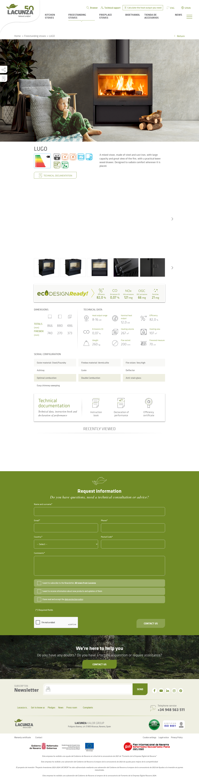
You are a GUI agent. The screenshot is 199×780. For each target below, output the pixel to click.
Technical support (112, 7)
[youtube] (161, 690)
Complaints (88, 707)
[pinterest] (180, 690)
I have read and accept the (62, 599)
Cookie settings (149, 737)
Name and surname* (43, 504)
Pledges (51, 707)
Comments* (39, 552)
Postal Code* (107, 536)
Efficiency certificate (148, 414)
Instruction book (96, 414)
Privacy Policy (177, 737)
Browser (94, 7)
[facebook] (154, 690)
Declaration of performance (121, 414)
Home (17, 36)
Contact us (151, 623)
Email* (37, 520)
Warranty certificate (22, 737)
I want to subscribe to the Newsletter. (69, 583)
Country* (38, 536)
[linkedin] (167, 690)
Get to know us (38, 707)
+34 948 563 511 (171, 709)
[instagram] (174, 690)
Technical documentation (57, 175)
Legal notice (164, 737)
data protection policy (74, 599)
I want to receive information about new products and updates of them (72, 591)
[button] (46, 267)
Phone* (104, 520)
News (60, 707)
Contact (38, 737)
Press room (71, 707)
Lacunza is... (22, 707)
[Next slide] (172, 219)
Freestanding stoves (35, 36)
